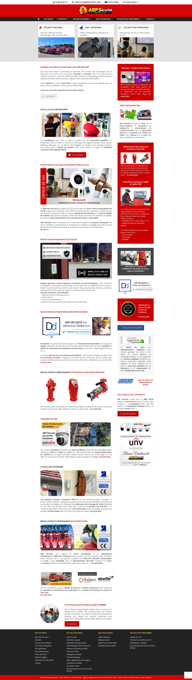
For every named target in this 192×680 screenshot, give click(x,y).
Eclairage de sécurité (74, 654)
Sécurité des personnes (128, 19)
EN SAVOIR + (50, 96)
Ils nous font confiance (128, 414)
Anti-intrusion (103, 19)
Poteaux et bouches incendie (77, 649)
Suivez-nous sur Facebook (132, 328)
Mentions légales (41, 657)
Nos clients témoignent (43, 646)
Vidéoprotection (104, 640)
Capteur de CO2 (135, 637)
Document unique (73, 666)
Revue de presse (41, 654)
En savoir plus (45, 362)
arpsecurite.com (52, 677)
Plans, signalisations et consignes (79, 660)
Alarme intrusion (104, 637)
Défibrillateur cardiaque (138, 643)
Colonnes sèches (73, 651)
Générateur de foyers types (76, 643)
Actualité (48, 19)
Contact (150, 19)
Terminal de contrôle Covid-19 (141, 640)
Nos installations (78, 155)
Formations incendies (74, 663)
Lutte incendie (72, 637)
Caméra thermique (73, 657)
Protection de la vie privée (44, 660)
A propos (61, 19)
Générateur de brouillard (107, 646)
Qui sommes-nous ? (42, 637)
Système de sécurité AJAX (107, 643)
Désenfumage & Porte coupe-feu (79, 646)
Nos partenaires (40, 649)
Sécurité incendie (81, 19)
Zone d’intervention (42, 651)
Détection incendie (73, 640)
